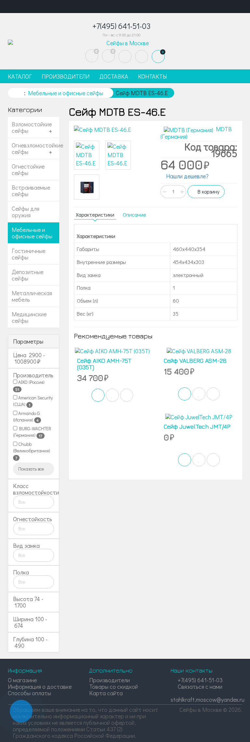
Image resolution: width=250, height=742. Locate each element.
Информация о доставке (40, 686)
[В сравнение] (126, 395)
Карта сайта (106, 693)
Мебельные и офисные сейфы (32, 233)
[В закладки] (112, 395)
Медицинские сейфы (29, 317)
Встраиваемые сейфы (31, 190)
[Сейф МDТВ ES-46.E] (112, 130)
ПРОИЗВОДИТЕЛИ (66, 76)
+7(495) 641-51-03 (199, 680)
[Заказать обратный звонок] (21, 711)
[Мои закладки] (91, 55)
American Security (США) (33, 401)
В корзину (207, 191)
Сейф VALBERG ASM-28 (195, 360)
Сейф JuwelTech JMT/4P (197, 426)
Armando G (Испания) (26, 416)
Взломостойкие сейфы (32, 127)
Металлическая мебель (32, 296)
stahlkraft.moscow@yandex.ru (207, 699)
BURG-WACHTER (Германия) (32, 431)
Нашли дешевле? (187, 176)
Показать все (31, 469)
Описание (134, 214)
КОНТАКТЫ (152, 76)
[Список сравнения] (108, 55)
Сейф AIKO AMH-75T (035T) (104, 364)
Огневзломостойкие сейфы (35, 148)
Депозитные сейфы (27, 275)
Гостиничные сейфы (28, 254)
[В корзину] (97, 395)
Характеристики (95, 214)
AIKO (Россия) (30, 385)
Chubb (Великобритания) (31, 450)
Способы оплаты (29, 693)
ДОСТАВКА (113, 76)
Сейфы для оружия (25, 212)
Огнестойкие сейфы (28, 169)
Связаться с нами (199, 686)
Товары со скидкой (113, 686)
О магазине (22, 680)
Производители (109, 680)
